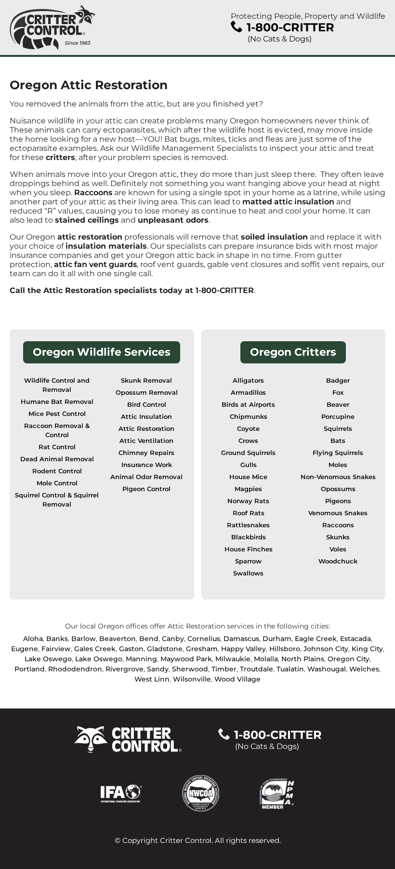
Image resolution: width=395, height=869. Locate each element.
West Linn (152, 679)
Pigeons (338, 501)
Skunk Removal (146, 380)
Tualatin (290, 669)
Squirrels (338, 428)
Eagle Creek (316, 638)
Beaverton (117, 638)
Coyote (248, 428)
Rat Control (57, 447)
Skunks (338, 537)
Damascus (241, 638)
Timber (224, 669)
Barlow (83, 638)
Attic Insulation (146, 416)
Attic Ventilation (146, 440)
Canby (173, 638)
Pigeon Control (146, 489)
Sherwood (190, 669)
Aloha (33, 638)
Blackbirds (248, 537)
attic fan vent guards (95, 264)
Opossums (338, 489)
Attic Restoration (146, 428)
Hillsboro (284, 648)
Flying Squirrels (338, 452)
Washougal (326, 669)
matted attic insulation (288, 201)
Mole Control (57, 483)
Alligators (248, 380)
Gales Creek (95, 648)
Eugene (24, 648)
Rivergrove (124, 669)
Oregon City (348, 659)
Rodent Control (57, 471)
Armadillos (248, 392)
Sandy (158, 669)
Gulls (248, 464)
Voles (337, 549)
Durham (277, 638)
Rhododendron (75, 669)
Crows (248, 440)
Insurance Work (146, 464)
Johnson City (325, 648)
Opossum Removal (147, 392)
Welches (364, 669)
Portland (29, 669)
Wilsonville (192, 679)
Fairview (56, 648)
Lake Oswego (48, 659)
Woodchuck (337, 561)
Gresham (202, 648)
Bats (337, 440)
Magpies (248, 489)
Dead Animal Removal (57, 459)
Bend (148, 638)
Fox (337, 392)
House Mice (248, 477)
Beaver (338, 404)
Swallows (248, 573)
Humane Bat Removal (57, 401)
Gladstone (165, 648)
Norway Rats (248, 501)
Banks (57, 638)
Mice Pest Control (57, 413)
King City (367, 648)
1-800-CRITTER (225, 290)
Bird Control (146, 404)
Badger (338, 380)
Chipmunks (248, 416)
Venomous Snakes (338, 513)
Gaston (131, 648)
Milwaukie (232, 659)
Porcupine (338, 416)
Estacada (355, 638)
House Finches (248, 549)
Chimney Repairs (146, 452)
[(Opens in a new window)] (141, 792)
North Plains (302, 659)
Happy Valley (243, 648)
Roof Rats (248, 513)
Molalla (266, 659)
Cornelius (203, 638)
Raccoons (93, 192)
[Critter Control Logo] (52, 27)
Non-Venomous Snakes (338, 477)
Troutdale (256, 669)
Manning (141, 659)
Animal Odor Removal (146, 477)
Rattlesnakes (248, 525)
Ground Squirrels (248, 452)
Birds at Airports (248, 404)
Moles (338, 464)
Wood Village (237, 679)
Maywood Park (186, 659)
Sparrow (248, 561)
